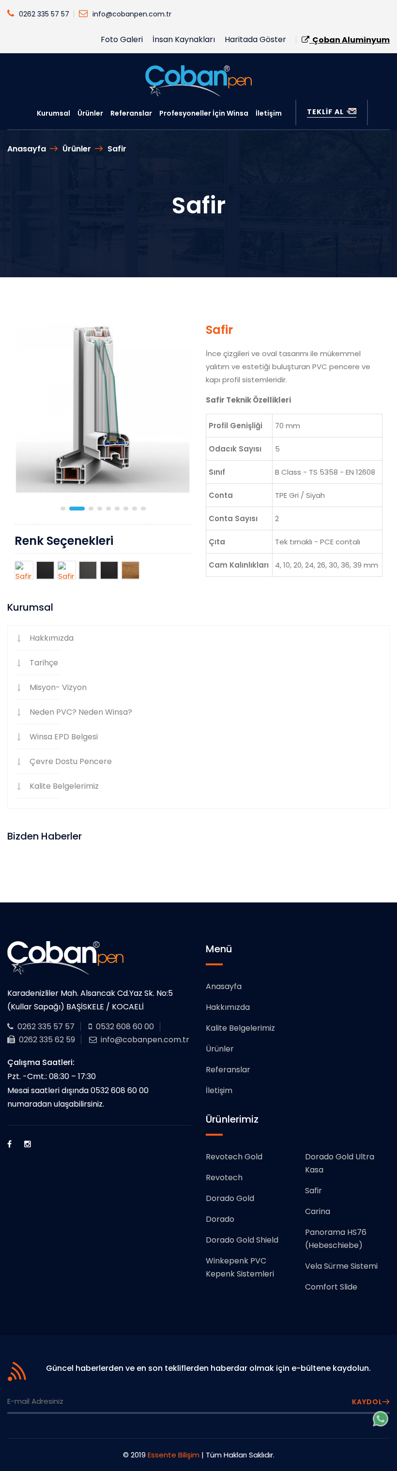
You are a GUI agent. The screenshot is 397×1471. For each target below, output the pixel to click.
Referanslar (131, 113)
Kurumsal (53, 113)
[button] (63, 508)
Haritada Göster (255, 39)
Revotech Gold (234, 1156)
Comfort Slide (331, 1286)
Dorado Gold (230, 1198)
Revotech (224, 1177)
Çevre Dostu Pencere (71, 761)
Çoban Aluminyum (349, 39)
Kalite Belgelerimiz (64, 786)
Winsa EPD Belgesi (64, 736)
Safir (116, 148)
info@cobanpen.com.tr (131, 14)
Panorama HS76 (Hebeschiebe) (335, 1239)
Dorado (220, 1219)
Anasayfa (26, 148)
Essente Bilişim (173, 1455)
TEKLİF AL (326, 112)
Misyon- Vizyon (58, 687)
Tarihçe (44, 662)
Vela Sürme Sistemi (341, 1266)
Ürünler (90, 113)
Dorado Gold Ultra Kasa (339, 1163)
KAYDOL (367, 1402)
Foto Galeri (122, 39)
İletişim (269, 113)
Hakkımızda (52, 638)
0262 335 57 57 (44, 14)
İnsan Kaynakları (184, 39)
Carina (317, 1211)
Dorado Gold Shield (242, 1240)
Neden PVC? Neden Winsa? (81, 712)
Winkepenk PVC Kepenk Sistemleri (240, 1267)
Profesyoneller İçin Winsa (203, 113)
